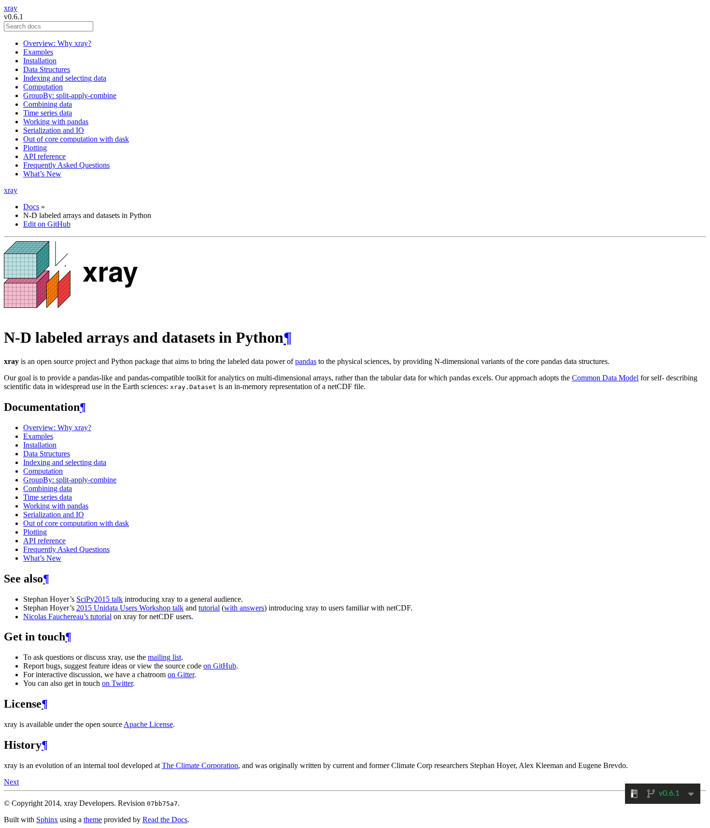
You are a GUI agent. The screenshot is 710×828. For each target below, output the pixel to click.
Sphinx (47, 819)
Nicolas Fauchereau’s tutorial (67, 616)
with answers (244, 608)
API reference (44, 156)
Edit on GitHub (47, 224)
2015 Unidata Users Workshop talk (130, 608)
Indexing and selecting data (64, 78)
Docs (31, 207)
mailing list (164, 657)
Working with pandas (55, 121)
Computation (43, 87)
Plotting (35, 148)
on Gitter (181, 674)
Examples (38, 52)
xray (10, 8)
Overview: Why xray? (57, 43)
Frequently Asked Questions (66, 165)
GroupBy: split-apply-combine (69, 95)
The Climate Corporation (200, 765)
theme (93, 819)
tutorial (209, 608)
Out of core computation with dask (76, 139)
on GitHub (219, 666)
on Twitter (117, 683)
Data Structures (46, 69)
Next (11, 782)
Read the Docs (164, 819)
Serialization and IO (53, 130)
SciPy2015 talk (99, 599)
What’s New (42, 174)
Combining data (47, 104)
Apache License (148, 724)
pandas (305, 361)
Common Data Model (605, 378)
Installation (40, 61)
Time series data (47, 113)
